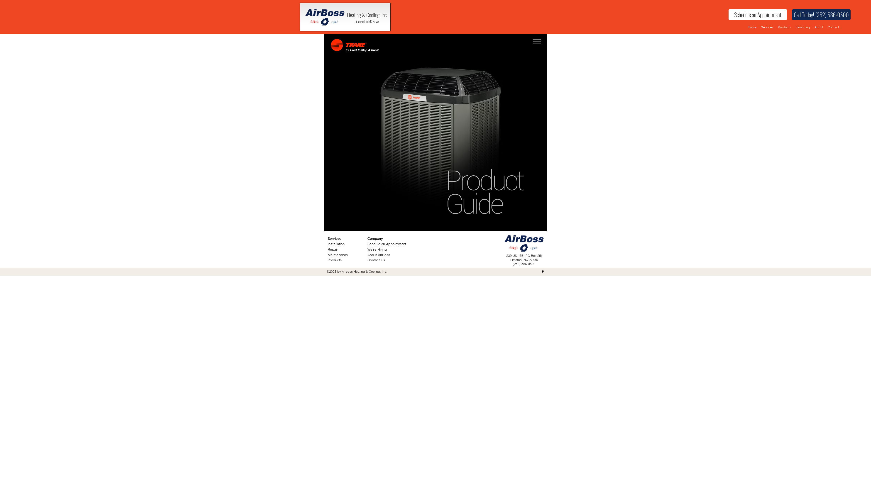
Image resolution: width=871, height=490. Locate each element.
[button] (821, 14)
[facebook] (543, 271)
